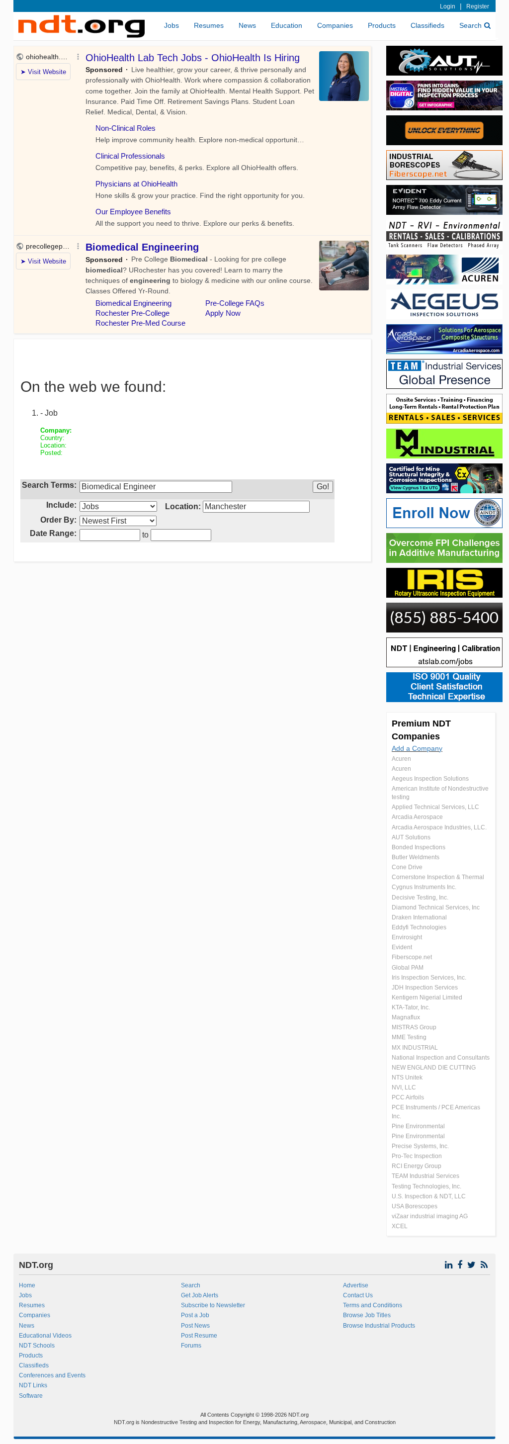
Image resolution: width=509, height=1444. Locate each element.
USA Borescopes (414, 1206)
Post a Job (195, 1315)
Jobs (171, 25)
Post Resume (199, 1335)
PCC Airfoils (408, 1097)
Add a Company (417, 748)
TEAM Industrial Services (425, 1176)
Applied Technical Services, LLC (435, 807)
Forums (191, 1345)
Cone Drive (407, 867)
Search (470, 25)
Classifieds (427, 25)
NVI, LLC (404, 1087)
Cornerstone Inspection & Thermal (438, 877)
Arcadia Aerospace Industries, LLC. (439, 827)
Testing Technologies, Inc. (426, 1186)
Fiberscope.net (412, 957)
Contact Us (358, 1295)
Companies (335, 25)
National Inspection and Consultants (441, 1057)
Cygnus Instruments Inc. (424, 887)
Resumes (209, 25)
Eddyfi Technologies (419, 927)
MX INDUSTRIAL (415, 1047)
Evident (402, 947)
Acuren (401, 758)
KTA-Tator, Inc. (411, 1007)
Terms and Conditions (372, 1305)
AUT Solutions (411, 837)
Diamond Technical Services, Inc (436, 907)
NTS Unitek (407, 1077)
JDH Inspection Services (425, 987)
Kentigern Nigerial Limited (427, 997)
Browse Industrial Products (379, 1325)
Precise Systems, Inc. (420, 1146)
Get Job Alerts (199, 1295)
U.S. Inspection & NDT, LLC (429, 1196)
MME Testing (409, 1037)
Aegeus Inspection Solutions (430, 778)
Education (286, 25)
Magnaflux (406, 1017)
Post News (195, 1325)
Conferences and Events (52, 1375)
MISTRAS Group (414, 1027)
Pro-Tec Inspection (417, 1156)
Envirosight (407, 937)
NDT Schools (37, 1345)
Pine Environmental (418, 1126)
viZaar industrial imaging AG (430, 1216)
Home (27, 1285)
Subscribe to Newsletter (213, 1305)
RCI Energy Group (416, 1166)
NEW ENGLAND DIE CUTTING (434, 1067)
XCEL (400, 1226)
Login (447, 6)
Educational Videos (45, 1335)
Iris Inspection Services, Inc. (429, 977)
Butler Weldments (415, 857)
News (247, 25)
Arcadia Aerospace (417, 816)
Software (31, 1395)
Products (382, 25)
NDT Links (33, 1385)
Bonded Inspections (418, 847)
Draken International (419, 917)
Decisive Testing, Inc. (420, 897)
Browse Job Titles (367, 1315)
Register (477, 6)
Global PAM (408, 967)
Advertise (355, 1285)
